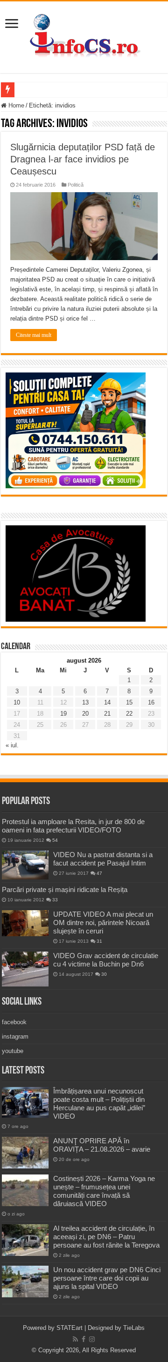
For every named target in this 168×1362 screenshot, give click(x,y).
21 (107, 713)
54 (55, 840)
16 (151, 702)
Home (15, 105)
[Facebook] (83, 1339)
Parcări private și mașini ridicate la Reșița (64, 889)
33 (55, 899)
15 (129, 702)
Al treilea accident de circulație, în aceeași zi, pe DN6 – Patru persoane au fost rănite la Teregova (106, 1236)
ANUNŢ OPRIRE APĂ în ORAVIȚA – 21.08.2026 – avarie (101, 1145)
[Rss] (75, 1339)
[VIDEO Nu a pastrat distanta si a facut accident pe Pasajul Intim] (25, 865)
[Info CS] (84, 35)
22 (129, 713)
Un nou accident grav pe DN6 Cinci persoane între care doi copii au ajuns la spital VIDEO (107, 1278)
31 (99, 941)
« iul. (12, 745)
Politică (76, 185)
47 (99, 873)
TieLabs (134, 1327)
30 (104, 974)
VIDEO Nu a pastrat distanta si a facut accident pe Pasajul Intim (103, 859)
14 (107, 702)
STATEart (69, 1327)
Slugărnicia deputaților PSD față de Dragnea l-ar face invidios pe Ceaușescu (82, 159)
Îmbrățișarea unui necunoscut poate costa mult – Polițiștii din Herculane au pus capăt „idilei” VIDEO (99, 1103)
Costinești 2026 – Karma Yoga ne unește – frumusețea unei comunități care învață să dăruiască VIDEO (104, 1191)
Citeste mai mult (33, 335)
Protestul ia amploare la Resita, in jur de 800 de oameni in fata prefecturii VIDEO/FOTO (73, 826)
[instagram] (92, 1339)
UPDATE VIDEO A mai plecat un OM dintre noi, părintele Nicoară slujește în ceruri (103, 922)
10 (17, 702)
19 (63, 713)
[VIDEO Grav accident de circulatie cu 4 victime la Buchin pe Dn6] (25, 969)
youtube (12, 1050)
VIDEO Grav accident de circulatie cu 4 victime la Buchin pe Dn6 (105, 960)
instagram (15, 1036)
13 (85, 702)
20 (85, 713)
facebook (14, 1022)
